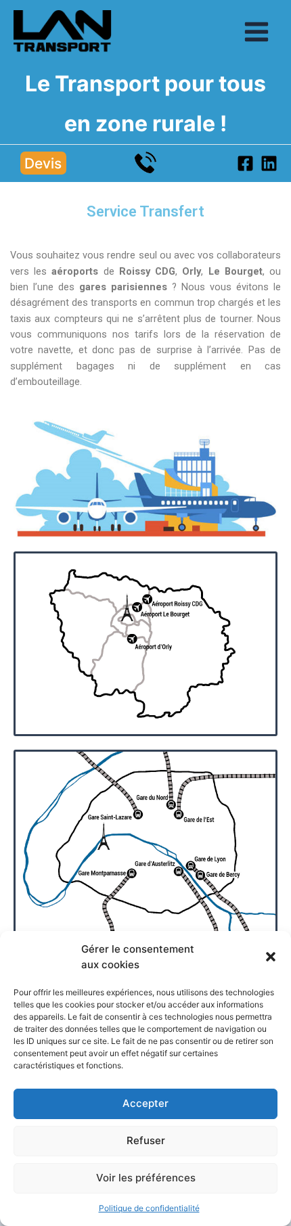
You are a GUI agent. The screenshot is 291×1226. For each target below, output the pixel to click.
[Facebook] (245, 163)
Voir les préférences (146, 1177)
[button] (270, 956)
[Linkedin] (269, 163)
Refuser (146, 1140)
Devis (43, 163)
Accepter (145, 1103)
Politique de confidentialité (149, 1208)
